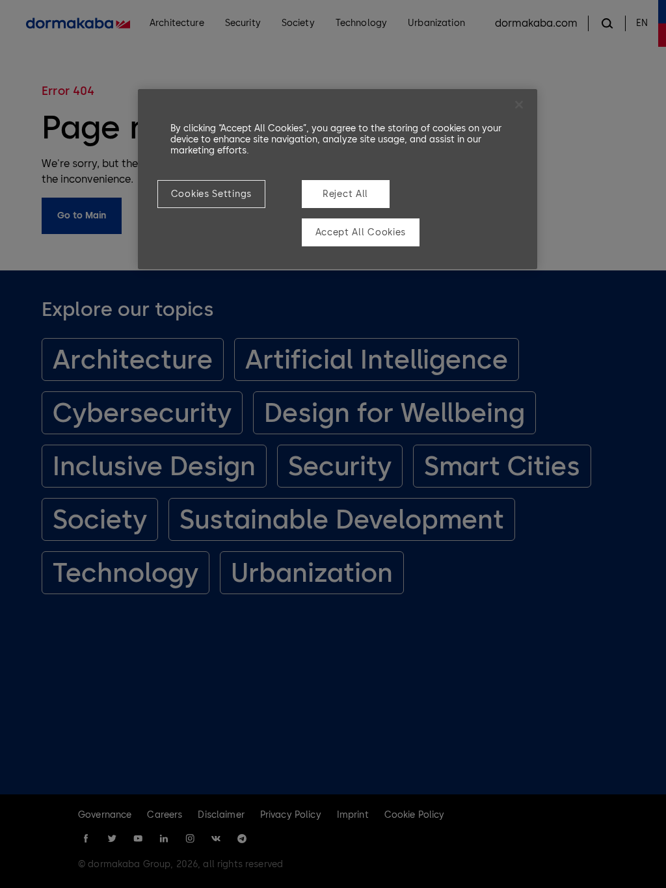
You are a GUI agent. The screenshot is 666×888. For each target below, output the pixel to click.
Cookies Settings (211, 194)
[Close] (519, 104)
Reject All (345, 194)
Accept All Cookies (360, 232)
